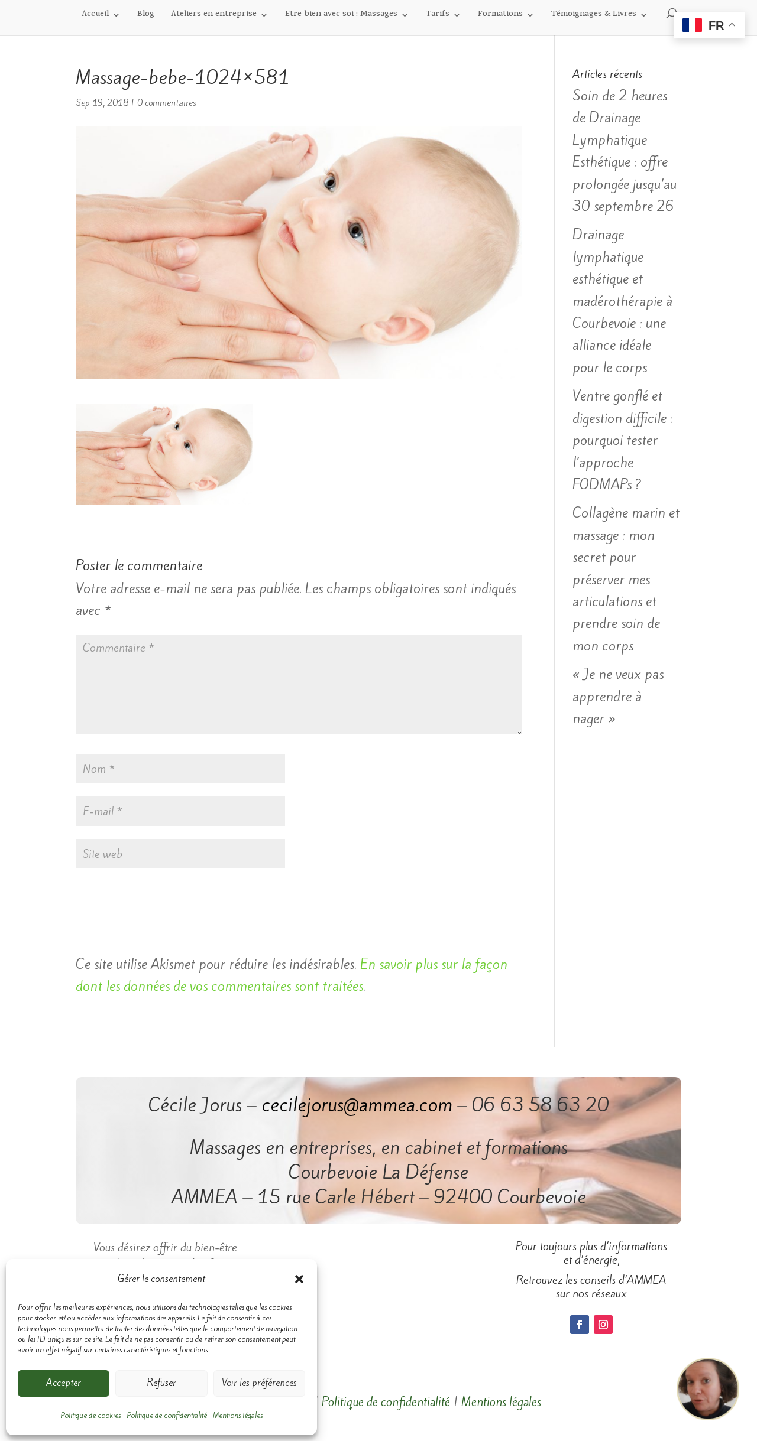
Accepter (63, 1383)
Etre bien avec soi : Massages (341, 16)
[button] (299, 1279)
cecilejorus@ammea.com (356, 1105)
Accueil (95, 16)
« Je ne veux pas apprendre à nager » (618, 696)
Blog (145, 16)
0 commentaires (166, 103)
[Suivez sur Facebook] (579, 1324)
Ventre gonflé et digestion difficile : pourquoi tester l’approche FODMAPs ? (622, 440)
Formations (500, 16)
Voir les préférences (259, 1383)
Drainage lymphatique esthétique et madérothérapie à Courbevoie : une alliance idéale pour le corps (622, 300)
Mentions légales (238, 1415)
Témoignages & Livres (593, 16)
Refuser (161, 1383)
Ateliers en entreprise (214, 16)
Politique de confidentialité (167, 1415)
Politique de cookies (90, 1415)
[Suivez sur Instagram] (603, 1324)
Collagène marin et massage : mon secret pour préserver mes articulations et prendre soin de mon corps (626, 579)
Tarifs (437, 16)
